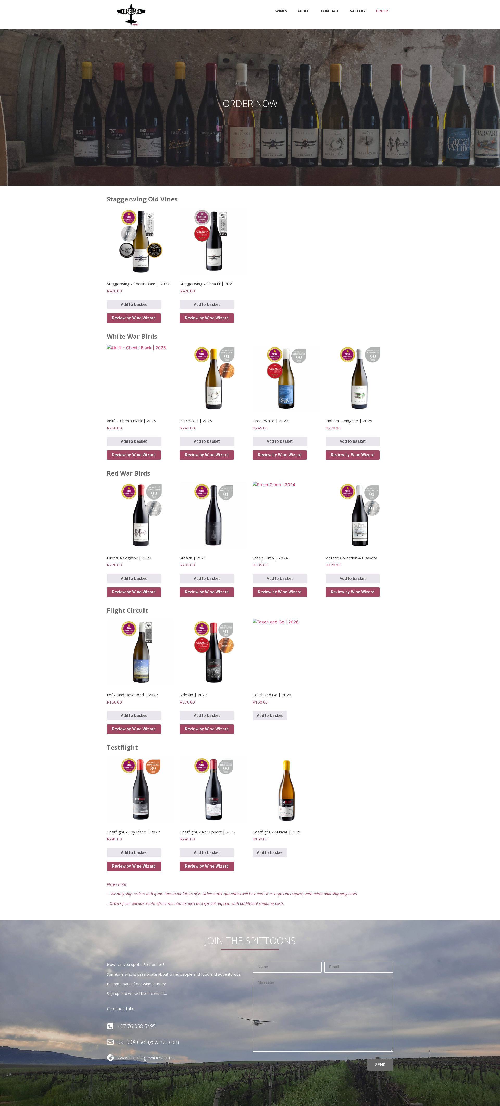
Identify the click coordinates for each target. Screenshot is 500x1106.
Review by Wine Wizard (134, 317)
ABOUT (303, 11)
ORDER (382, 11)
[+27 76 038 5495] (110, 1026)
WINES (281, 11)
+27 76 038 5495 (136, 1026)
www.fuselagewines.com (145, 1057)
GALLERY (357, 11)
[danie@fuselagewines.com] (110, 1042)
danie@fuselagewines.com (148, 1041)
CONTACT (330, 11)
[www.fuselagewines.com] (110, 1057)
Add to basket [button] (134, 304)
